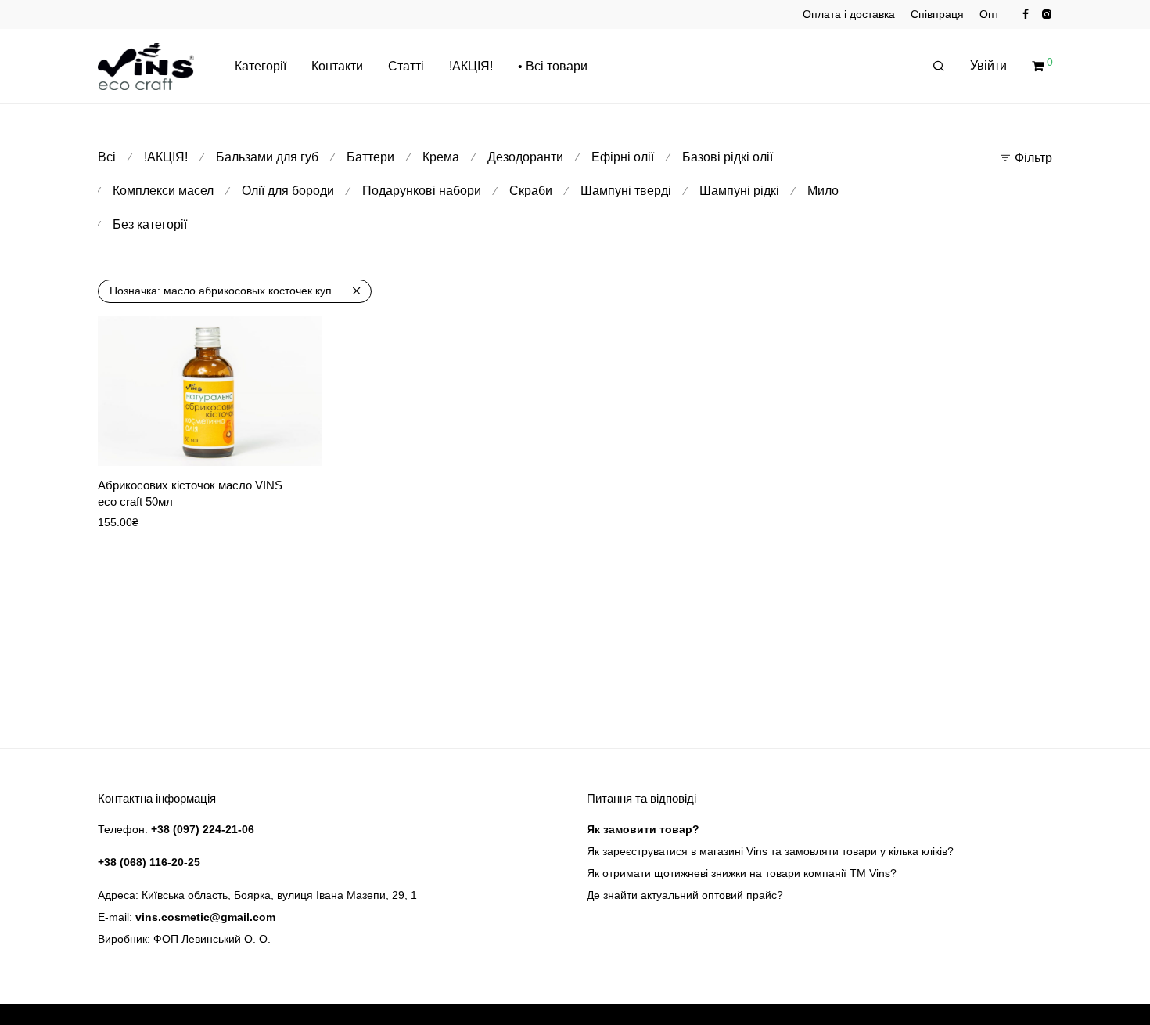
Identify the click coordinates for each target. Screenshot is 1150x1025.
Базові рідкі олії (727, 157)
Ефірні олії (622, 157)
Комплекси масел (163, 190)
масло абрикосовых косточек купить (229, 290)
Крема (440, 157)
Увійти (988, 65)
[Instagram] (1046, 13)
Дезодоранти (525, 157)
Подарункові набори (421, 190)
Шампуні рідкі (739, 190)
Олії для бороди (288, 190)
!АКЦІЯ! (471, 66)
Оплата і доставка (849, 14)
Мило (823, 190)
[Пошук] (939, 66)
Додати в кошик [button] (271, 443)
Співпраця (937, 14)
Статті (406, 66)
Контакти (337, 66)
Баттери (370, 157)
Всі (107, 157)
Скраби (530, 190)
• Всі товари (553, 66)
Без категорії (150, 224)
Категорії (260, 66)
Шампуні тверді (625, 190)
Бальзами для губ (267, 157)
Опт (989, 14)
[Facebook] (1025, 13)
